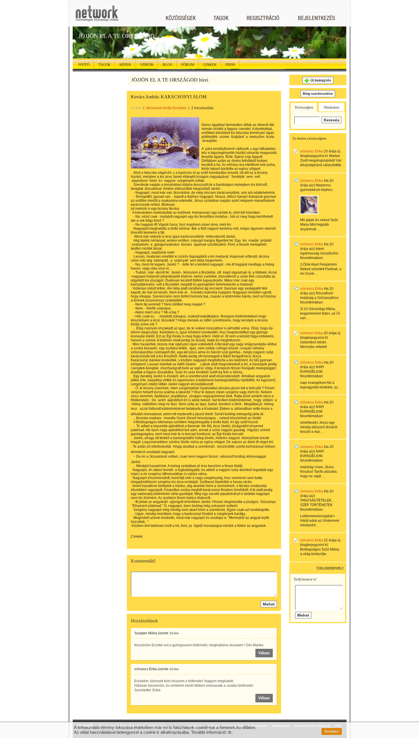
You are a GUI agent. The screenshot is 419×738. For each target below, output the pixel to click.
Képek (125, 64)
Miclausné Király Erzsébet (166, 108)
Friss (230, 64)
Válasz (264, 653)
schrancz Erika (145, 669)
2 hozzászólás (202, 108)
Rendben (331, 731)
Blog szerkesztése (318, 94)
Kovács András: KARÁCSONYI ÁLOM (168, 96)
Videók (147, 64)
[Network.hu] (97, 16)
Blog (167, 64)
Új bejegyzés (320, 80)
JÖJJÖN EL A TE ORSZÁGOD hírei (169, 80)
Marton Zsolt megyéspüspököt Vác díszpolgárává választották (321, 160)
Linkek (210, 64)
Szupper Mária (145, 633)
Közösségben (304, 107)
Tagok (104, 64)
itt (229, 732)
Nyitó (84, 64)
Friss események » (330, 567)
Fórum (187, 64)
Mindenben (331, 107)
